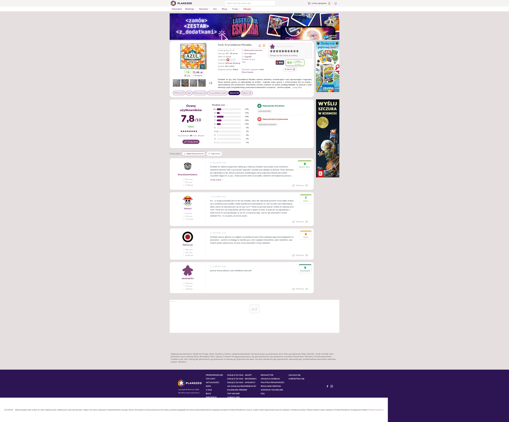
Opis (189, 93)
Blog (224, 9)
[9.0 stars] (295, 51)
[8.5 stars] (294, 51)
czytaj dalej (297, 87)
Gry (215, 9)
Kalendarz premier (237, 390)
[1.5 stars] (273, 51)
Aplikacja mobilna (270, 379)
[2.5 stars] (276, 51)
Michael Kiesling (232, 63)
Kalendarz (177, 9)
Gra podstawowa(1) (218, 93)
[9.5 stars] (296, 51)
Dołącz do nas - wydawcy (241, 382)
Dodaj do (288, 69)
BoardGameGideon (187, 174)
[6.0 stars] (286, 51)
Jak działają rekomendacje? (241, 386)
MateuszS (188, 244)
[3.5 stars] (279, 51)
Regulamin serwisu (271, 386)
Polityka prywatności (376, 410)
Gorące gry (233, 397)
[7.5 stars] (291, 51)
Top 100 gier (233, 393)
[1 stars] (270, 51)
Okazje (247, 9)
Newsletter (267, 375)
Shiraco (188, 208)
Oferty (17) (179, 93)
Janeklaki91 (188, 278)
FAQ (263, 393)
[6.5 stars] (288, 51)
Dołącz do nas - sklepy (239, 375)
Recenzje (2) (199, 93)
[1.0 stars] (272, 51)
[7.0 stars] (289, 51)
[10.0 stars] (298, 51)
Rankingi (189, 9)
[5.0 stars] (283, 51)
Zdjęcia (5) (246, 93)
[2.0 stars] (274, 51)
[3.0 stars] (277, 51)
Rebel (235, 69)
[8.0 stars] (292, 51)
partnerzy (211, 397)
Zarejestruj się (296, 379)
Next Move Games (253, 70)
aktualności (212, 382)
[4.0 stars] (280, 51)
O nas (235, 9)
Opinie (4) (234, 93)
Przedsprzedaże (214, 375)
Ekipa (208, 386)
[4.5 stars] (282, 51)
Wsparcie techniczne (272, 390)
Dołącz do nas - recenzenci (241, 379)
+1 (210, 83)
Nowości (203, 9)
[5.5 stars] (285, 51)
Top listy (210, 379)
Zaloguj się (294, 375)
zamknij (8, 409)
